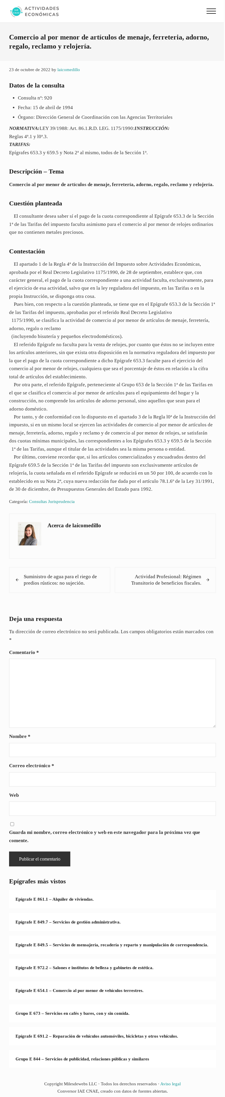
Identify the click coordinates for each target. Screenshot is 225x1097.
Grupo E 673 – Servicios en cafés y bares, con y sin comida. (72, 1013)
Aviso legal (170, 1083)
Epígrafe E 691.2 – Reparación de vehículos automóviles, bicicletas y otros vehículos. (97, 1036)
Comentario (24, 652)
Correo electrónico (31, 765)
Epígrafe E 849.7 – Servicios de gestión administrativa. (68, 921)
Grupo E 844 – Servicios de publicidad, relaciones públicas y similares (82, 1058)
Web (14, 795)
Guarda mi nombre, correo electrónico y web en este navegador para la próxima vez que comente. (104, 836)
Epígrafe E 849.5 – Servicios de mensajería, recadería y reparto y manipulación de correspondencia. (112, 944)
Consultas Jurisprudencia (52, 501)
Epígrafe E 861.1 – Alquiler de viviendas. (55, 899)
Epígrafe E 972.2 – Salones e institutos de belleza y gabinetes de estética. (85, 967)
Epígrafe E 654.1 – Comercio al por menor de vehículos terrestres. (80, 990)
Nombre (19, 736)
